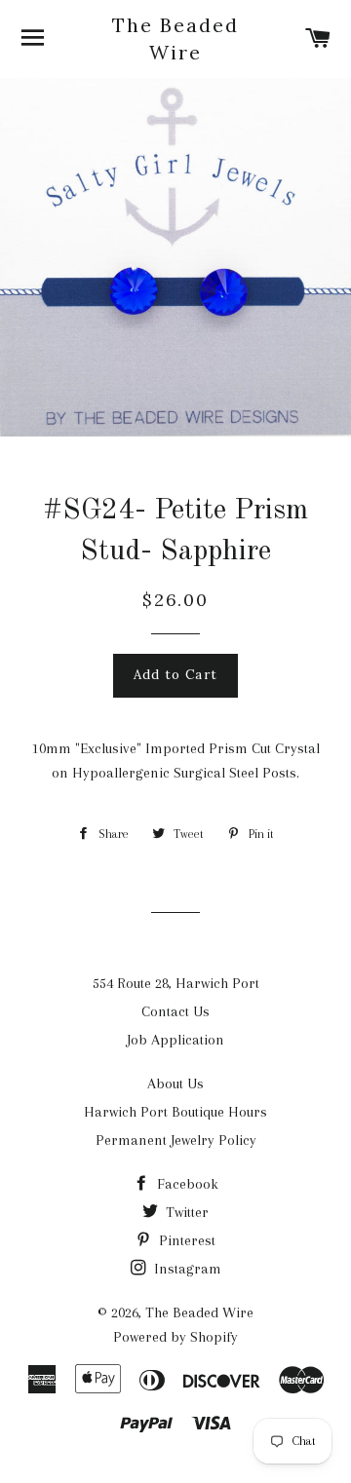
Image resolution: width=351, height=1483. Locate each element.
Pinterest (185, 1240)
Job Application (175, 1039)
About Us (175, 1083)
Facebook (185, 1184)
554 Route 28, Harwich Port (176, 983)
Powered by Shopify (175, 1337)
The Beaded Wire (175, 38)
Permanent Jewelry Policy (176, 1140)
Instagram (185, 1268)
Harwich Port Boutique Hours (175, 1112)
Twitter (185, 1212)
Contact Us (175, 1011)
